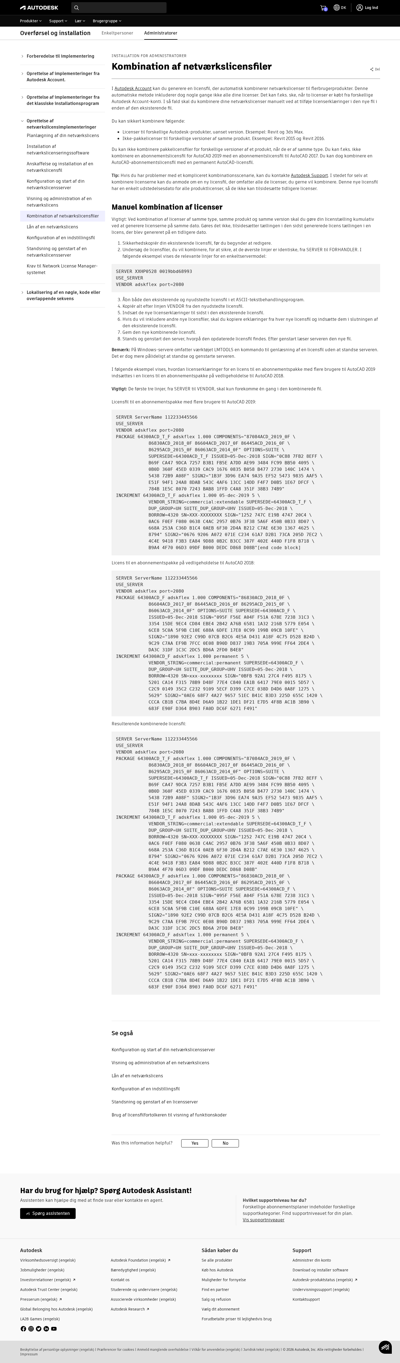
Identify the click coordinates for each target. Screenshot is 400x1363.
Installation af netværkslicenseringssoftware (58, 149)
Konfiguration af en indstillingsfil (61, 238)
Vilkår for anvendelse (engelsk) (216, 1349)
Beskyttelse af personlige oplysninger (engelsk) (57, 1349)
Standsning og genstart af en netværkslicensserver (57, 251)
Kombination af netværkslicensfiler (63, 216)
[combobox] (119, 7)
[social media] (38, 1328)
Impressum (29, 1354)
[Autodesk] (39, 7)
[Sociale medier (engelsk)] (38, 1328)
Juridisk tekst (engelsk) (261, 1349)
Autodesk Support (309, 175)
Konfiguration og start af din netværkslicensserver (56, 184)
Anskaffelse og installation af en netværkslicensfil (60, 167)
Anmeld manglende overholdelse (163, 1349)
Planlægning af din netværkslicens (63, 135)
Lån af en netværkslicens (52, 227)
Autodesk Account (133, 88)
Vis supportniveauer (263, 1220)
